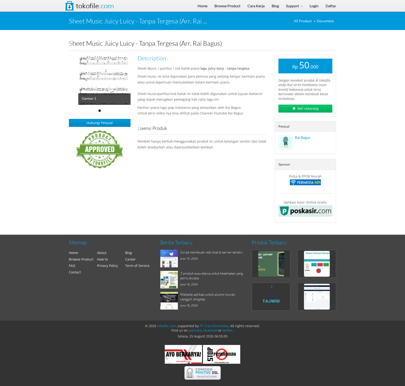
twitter (227, 330)
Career (130, 259)
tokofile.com (166, 326)
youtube (195, 330)
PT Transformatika (214, 326)
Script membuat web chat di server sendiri (211, 252)
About (101, 252)
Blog (128, 252)
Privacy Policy (107, 265)
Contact (75, 272)
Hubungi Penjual (99, 123)
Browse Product (81, 259)
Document (325, 21)
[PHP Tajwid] (271, 297)
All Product (303, 21)
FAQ (72, 265)
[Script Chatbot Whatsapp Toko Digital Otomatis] (271, 264)
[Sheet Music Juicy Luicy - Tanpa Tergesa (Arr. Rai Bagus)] (109, 80)
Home (73, 252)
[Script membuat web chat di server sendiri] (170, 258)
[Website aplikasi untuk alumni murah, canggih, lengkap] (170, 301)
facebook (210, 330)
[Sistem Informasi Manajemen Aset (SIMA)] (316, 264)
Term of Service (137, 265)
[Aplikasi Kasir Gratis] (305, 211)
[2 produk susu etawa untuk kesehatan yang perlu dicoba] (170, 279)
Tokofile (95, 6)
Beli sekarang (307, 108)
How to (102, 259)
